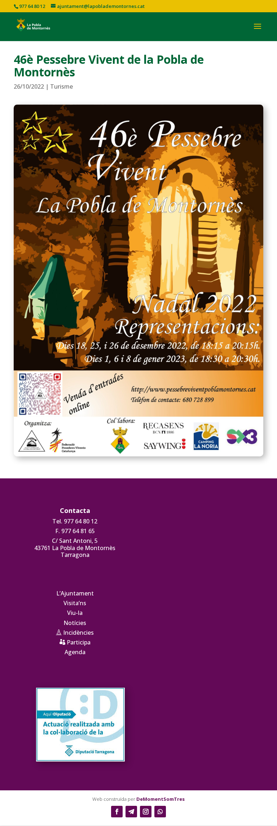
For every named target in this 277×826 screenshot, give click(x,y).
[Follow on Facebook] (117, 811)
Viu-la (75, 613)
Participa (75, 642)
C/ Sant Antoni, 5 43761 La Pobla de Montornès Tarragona (74, 547)
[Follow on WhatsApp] (160, 811)
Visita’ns (74, 603)
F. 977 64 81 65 (75, 531)
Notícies (74, 623)
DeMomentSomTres (160, 799)
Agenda (75, 652)
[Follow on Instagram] (145, 811)
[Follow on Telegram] (131, 811)
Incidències (75, 633)
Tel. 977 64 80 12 (74, 521)
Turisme (61, 86)
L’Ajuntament (75, 593)
